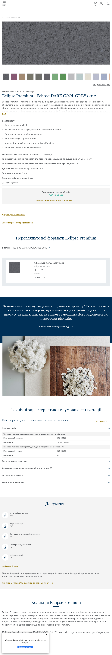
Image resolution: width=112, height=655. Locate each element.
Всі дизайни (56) (101, 84)
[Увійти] (101, 3)
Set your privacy (25, 647)
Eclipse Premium (12, 18)
